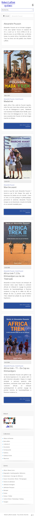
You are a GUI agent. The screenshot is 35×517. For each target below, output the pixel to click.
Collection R (7, 444)
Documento (7, 447)
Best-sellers (7, 441)
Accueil (7, 16)
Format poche (7, 450)
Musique (6, 490)
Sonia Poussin (19, 99)
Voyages (6, 501)
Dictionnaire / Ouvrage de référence (13, 476)
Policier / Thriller (8, 496)
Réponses (6, 458)
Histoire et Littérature (9, 481)
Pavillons (6, 452)
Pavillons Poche (8, 455)
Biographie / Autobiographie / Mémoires (14, 473)
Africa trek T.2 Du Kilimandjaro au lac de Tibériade (14, 276)
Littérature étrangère (9, 484)
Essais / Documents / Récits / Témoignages (15, 479)
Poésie (5, 493)
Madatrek (8, 101)
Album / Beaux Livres (9, 470)
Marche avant (10, 187)
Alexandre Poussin (12, 23)
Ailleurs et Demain (8, 438)
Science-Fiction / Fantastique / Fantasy (14, 499)
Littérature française (9, 487)
